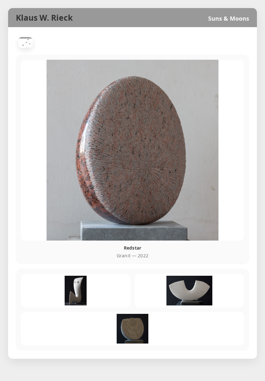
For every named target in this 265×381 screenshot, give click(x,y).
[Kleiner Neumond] (132, 328)
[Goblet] (75, 290)
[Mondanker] (189, 290)
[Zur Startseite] (25, 42)
